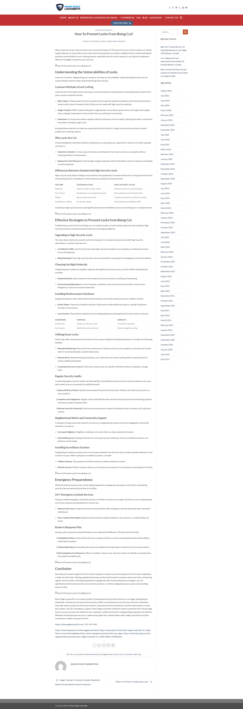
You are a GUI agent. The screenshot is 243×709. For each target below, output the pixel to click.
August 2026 (166, 90)
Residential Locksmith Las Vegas (98, 17)
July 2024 (165, 188)
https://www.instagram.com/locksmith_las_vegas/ (101, 633)
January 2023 (167, 257)
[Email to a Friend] (104, 645)
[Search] (181, 17)
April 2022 (165, 291)
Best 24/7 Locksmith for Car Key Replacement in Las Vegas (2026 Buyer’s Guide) (174, 50)
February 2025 (167, 154)
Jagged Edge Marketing (116, 41)
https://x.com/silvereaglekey (67, 633)
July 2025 (165, 134)
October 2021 (167, 300)
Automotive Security (104, 30)
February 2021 (167, 325)
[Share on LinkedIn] (113, 645)
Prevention (128, 654)
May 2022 (165, 286)
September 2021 (168, 305)
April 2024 (165, 203)
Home (63, 17)
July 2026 (165, 95)
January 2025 (167, 159)
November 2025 (168, 130)
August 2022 (166, 276)
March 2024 (166, 208)
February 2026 (167, 115)
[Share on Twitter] (99, 645)
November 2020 (168, 340)
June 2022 (165, 281)
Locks (121, 654)
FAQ (138, 17)
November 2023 (168, 222)
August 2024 (166, 183)
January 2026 (167, 120)
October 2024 (167, 174)
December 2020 (168, 335)
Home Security (113, 654)
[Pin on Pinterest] (108, 645)
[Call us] (180, 8)
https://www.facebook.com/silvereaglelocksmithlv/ (77, 630)
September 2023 (168, 232)
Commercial (128, 17)
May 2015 (165, 359)
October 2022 (167, 266)
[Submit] (185, 31)
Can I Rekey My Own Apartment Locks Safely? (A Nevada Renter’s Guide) (172, 61)
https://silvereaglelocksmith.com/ (69, 624)
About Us (73, 17)
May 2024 (165, 198)
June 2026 (165, 100)
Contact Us (171, 17)
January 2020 (167, 349)
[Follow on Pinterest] (183, 8)
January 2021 (167, 330)
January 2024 (167, 217)
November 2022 (168, 261)
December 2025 (168, 125)
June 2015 (165, 354)
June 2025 (165, 139)
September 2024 (168, 178)
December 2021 (168, 296)
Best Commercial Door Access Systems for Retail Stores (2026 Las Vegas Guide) (174, 72)
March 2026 (166, 110)
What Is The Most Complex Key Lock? (132, 681)
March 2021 (166, 320)
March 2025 (166, 149)
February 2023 (167, 252)
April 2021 (165, 315)
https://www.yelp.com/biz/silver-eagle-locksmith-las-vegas (125, 630)
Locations (155, 17)
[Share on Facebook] (95, 645)
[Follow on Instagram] (173, 8)
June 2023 (165, 242)
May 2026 (165, 105)
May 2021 (165, 310)
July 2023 (165, 237)
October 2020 (167, 344)
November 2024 (168, 169)
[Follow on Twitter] (176, 8)
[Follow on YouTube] (186, 8)
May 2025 (165, 144)
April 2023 (165, 247)
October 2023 (167, 227)
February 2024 (167, 213)
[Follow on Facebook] (170, 8)
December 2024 (168, 164)
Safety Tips (137, 654)
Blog (145, 17)
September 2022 (168, 271)
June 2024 (165, 193)
